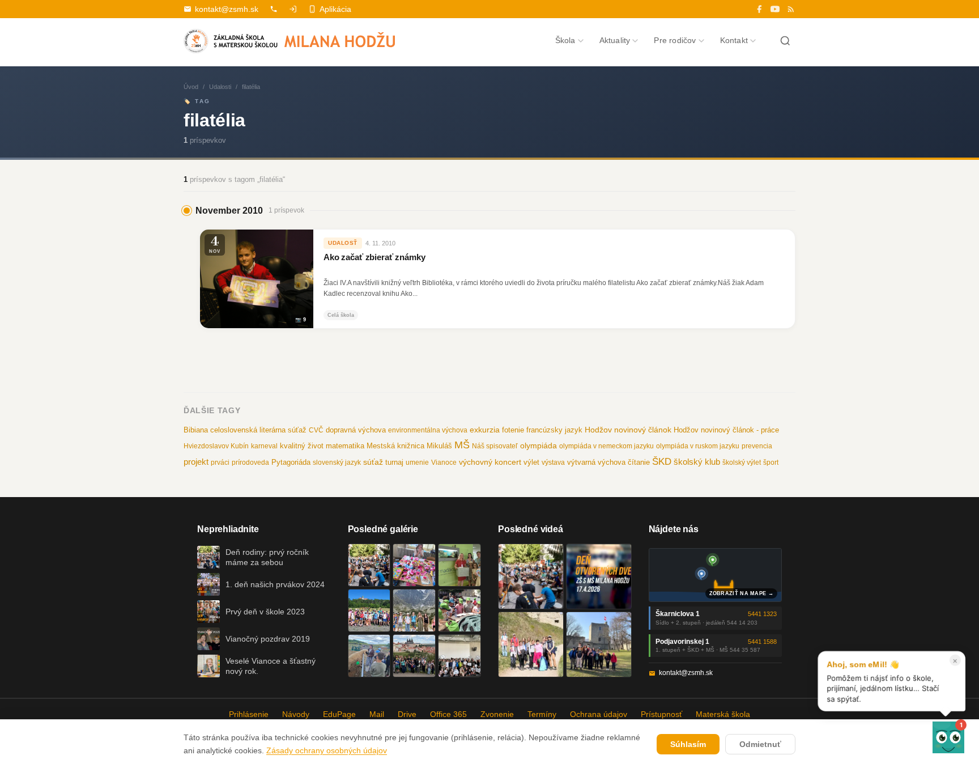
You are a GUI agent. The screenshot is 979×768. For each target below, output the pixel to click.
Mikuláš (439, 446)
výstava (553, 462)
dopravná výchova (356, 430)
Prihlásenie (249, 714)
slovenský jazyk (337, 462)
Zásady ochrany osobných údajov (326, 750)
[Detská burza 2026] (414, 565)
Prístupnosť (661, 714)
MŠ (462, 445)
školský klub (697, 461)
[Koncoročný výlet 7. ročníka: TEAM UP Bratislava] (459, 655)
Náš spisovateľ (495, 446)
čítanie (639, 462)
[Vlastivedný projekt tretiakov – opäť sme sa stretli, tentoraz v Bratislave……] (459, 610)
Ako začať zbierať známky (374, 257)
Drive (407, 714)
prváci (220, 462)
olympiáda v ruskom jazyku (697, 446)
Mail (376, 714)
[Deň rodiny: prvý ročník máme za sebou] (369, 565)
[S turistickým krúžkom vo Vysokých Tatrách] (414, 610)
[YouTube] (775, 9)
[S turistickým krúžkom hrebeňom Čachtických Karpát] (531, 644)
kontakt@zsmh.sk (226, 9)
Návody (295, 714)
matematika (345, 446)
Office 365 (448, 714)
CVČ (316, 430)
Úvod (191, 86)
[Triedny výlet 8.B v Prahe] (414, 655)
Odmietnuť (760, 744)
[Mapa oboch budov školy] (715, 575)
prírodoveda (250, 462)
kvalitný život (302, 446)
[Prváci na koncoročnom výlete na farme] (369, 655)
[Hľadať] (785, 41)
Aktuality (615, 40)
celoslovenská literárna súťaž (258, 430)
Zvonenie (497, 714)
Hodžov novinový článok (628, 429)
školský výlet (741, 462)
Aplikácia (335, 9)
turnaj (394, 462)
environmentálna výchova (427, 430)
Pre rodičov (675, 40)
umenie (417, 462)
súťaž (373, 461)
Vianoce (444, 462)
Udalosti (220, 86)
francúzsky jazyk (554, 430)
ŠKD (661, 461)
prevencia (757, 446)
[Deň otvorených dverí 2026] (599, 576)
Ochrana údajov (598, 714)
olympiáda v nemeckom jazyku (606, 446)
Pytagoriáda (290, 462)
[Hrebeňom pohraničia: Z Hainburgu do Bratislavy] (599, 644)
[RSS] (790, 9)
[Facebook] (759, 9)
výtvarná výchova (596, 462)
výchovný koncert (490, 461)
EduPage (339, 714)
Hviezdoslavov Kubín (216, 446)
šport (770, 462)
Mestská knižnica (395, 446)
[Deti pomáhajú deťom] (459, 565)
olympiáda (538, 446)
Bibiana (196, 430)
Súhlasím (688, 744)
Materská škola (723, 714)
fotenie (513, 430)
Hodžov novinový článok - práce (726, 430)
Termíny (541, 714)
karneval (264, 446)
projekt (196, 461)
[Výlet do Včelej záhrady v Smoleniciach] (369, 610)
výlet (531, 462)
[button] (948, 737)
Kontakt (734, 40)
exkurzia (485, 429)
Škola (565, 40)
